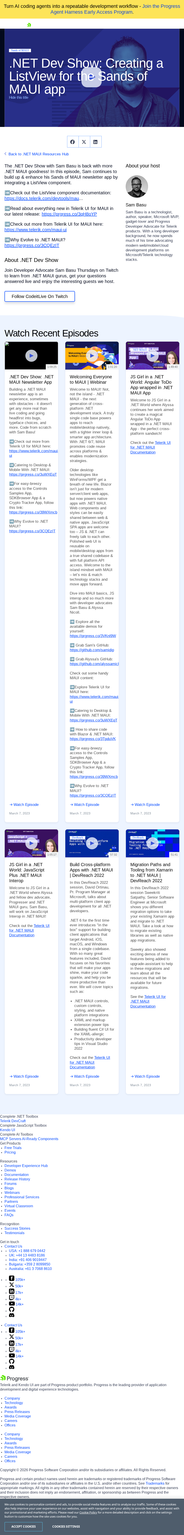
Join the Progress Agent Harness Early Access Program (115, 9)
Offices (9, 1425)
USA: (27, 1251)
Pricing (10, 1152)
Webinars (12, 1193)
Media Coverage (17, 1416)
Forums (10, 1184)
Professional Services (21, 1197)
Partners (11, 1201)
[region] (92, 1517)
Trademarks (155, 1483)
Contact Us (13, 1246)
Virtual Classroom (18, 1206)
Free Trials (13, 1148)
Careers (10, 1421)
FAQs (8, 1215)
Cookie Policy (88, 1512)
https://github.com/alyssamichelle (98, 664)
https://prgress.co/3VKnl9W (93, 636)
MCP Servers (10, 1139)
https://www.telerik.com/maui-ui (35, 229)
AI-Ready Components (40, 1139)
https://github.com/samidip (92, 650)
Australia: (30, 1269)
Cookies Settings (66, 1526)
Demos (10, 1170)
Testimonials (14, 1233)
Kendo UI (7, 1130)
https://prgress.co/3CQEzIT (31, 245)
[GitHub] (11, 1311)
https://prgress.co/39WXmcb (33, 512)
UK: (27, 1255)
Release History (17, 1179)
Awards (10, 1407)
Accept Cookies (23, 1526)
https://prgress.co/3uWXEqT (33, 474)
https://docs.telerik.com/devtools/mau (41, 198)
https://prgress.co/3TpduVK (93, 739)
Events (9, 1210)
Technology (13, 1403)
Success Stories (17, 1228)
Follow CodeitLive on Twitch (40, 296)
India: (28, 1260)
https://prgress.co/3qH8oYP (69, 214)
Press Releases (17, 1412)
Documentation (16, 1175)
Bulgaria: (29, 1264)
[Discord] (11, 1316)
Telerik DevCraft (13, 1121)
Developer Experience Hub (26, 1166)
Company (12, 1398)
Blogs (9, 1188)
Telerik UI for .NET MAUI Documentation (150, 447)
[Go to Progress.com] (14, 1380)
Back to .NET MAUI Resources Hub (38, 154)
